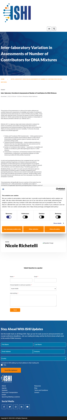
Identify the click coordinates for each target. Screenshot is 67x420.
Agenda (4, 388)
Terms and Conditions (41, 390)
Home (2, 79)
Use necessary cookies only (12, 229)
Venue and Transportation (10, 392)
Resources (37, 386)
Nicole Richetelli (21, 245)
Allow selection (33, 229)
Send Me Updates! (11, 370)
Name (12, 276)
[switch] (25, 217)
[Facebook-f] (4, 407)
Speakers (4, 390)
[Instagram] (15, 407)
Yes (5, 365)
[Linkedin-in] (21, 407)
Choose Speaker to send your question (20, 285)
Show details (57, 223)
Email (35, 276)
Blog (35, 388)
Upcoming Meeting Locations (11, 397)
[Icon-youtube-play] (27, 407)
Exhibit (4, 394)
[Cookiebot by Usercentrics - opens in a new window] (57, 189)
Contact (36, 392)
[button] (49, 29)
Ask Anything (13, 293)
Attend (4, 386)
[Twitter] (10, 407)
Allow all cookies (55, 229)
